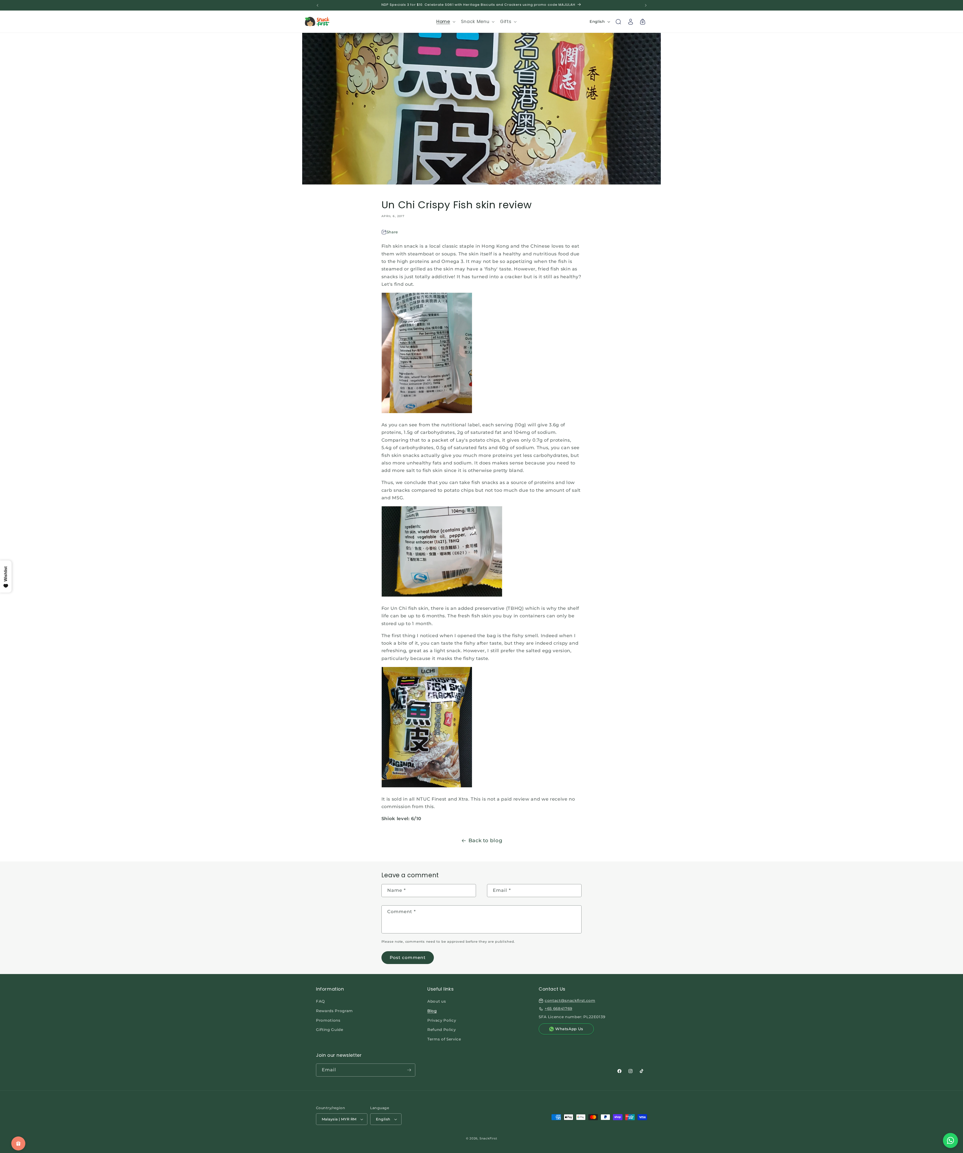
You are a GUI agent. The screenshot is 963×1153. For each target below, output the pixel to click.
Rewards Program (334, 1010)
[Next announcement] (645, 5)
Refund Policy (441, 1029)
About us (436, 1001)
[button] (445, 22)
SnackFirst (488, 1138)
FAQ (320, 1001)
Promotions (328, 1020)
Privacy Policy (441, 1020)
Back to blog (485, 840)
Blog (432, 1010)
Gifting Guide (329, 1029)
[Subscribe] (409, 1070)
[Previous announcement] (317, 5)
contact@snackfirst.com (570, 1000)
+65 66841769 (558, 1008)
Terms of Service (444, 1039)
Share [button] (392, 232)
